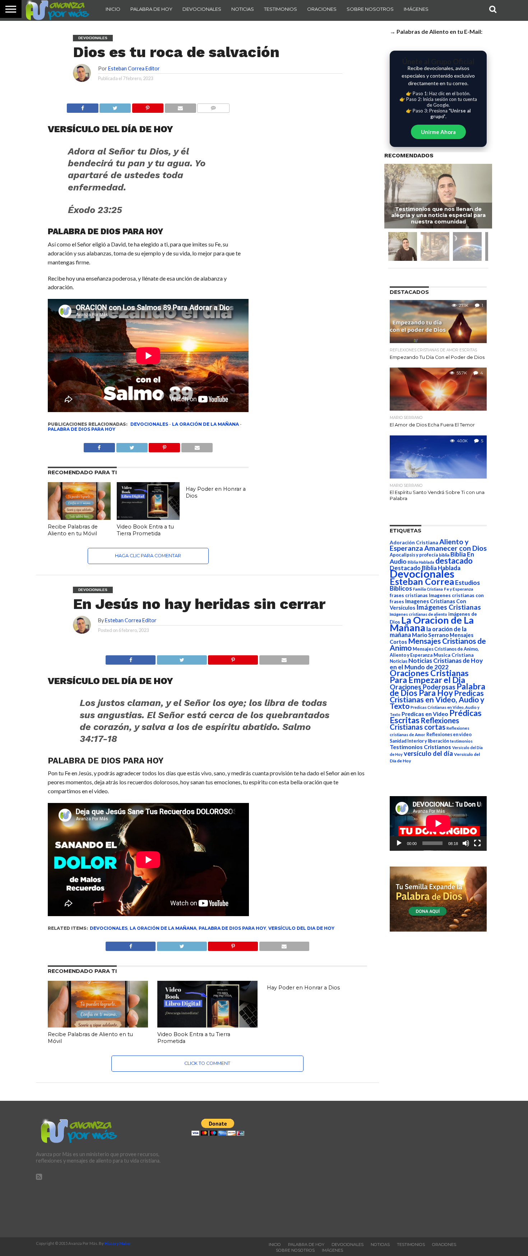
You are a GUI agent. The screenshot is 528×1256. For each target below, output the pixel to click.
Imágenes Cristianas (448, 607)
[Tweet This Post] (182, 658)
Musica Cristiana (454, 655)
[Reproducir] (399, 843)
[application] (438, 823)
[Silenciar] (465, 843)
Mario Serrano (430, 635)
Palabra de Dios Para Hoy (81, 429)
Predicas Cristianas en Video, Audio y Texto (437, 699)
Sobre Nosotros (370, 9)
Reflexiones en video (449, 734)
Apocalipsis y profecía (414, 555)
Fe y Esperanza (458, 589)
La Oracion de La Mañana (432, 623)
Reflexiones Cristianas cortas (424, 723)
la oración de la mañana (205, 424)
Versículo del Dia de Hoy (301, 928)
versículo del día (428, 753)
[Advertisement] (419, 1169)
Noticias (242, 9)
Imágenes (416, 9)
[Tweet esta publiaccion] (132, 445)
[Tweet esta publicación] (115, 106)
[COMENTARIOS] (213, 106)
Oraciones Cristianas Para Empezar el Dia (429, 676)
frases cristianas (409, 595)
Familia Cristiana (428, 589)
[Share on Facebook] (131, 658)
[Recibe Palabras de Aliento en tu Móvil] (79, 517)
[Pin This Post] (233, 658)
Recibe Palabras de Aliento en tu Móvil (73, 530)
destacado (454, 560)
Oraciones (322, 9)
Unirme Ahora (438, 132)
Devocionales (201, 9)
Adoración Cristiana (414, 542)
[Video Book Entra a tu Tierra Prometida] (148, 517)
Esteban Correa (422, 581)
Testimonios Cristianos (420, 746)
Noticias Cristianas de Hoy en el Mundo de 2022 (436, 664)
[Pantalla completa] (477, 843)
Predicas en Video (425, 713)
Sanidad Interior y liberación (419, 741)
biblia (444, 555)
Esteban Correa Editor (134, 68)
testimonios (461, 741)
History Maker (118, 1243)
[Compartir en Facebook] (82, 106)
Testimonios (280, 9)
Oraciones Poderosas (422, 687)
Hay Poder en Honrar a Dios (303, 987)
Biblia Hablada (421, 562)
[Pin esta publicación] (147, 106)
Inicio (113, 9)
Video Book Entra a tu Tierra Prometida (145, 530)
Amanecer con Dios (455, 548)
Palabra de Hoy (151, 9)
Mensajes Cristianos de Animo (438, 644)
